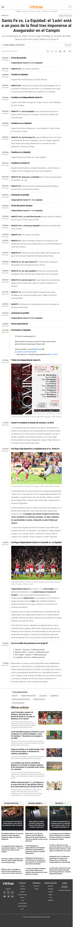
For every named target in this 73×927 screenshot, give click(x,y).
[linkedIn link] (12, 896)
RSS (22, 909)
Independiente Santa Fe (28, 696)
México (22, 897)
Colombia (22, 889)
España (22, 891)
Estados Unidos (22, 894)
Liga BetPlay (54, 696)
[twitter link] (8, 892)
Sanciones (24, 11)
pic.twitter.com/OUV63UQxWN (25, 352)
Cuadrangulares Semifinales (21, 699)
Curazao (38, 11)
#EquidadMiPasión (35, 349)
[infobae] (36, 7)
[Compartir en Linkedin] (60, 51)
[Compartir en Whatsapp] (48, 51)
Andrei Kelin (31, 11)
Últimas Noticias (22, 906)
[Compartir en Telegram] (64, 51)
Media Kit (50, 900)
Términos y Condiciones (64, 886)
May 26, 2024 (53, 354)
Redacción (36, 886)
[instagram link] (12, 892)
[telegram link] (8, 896)
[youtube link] (4, 896)
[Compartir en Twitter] (56, 51)
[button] (3, 7)
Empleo (36, 889)
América (22, 886)
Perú (22, 900)
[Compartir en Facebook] (52, 51)
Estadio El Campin (39, 699)
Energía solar (54, 11)
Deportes (4, 15)
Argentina (50, 886)
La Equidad (43, 696)
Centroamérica (22, 903)
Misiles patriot (45, 11)
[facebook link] (4, 892)
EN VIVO (14, 696)
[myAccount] (70, 7)
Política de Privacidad (65, 890)
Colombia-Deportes (18, 703)
